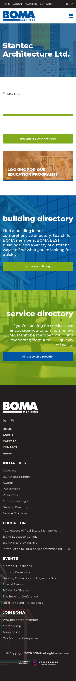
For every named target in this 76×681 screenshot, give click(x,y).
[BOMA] (19, 15)
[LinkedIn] (67, 3)
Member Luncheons (17, 566)
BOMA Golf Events (16, 590)
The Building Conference (20, 596)
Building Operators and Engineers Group (31, 578)
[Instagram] (72, 3)
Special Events (13, 584)
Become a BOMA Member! (38, 138)
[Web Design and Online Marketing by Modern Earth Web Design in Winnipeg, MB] (38, 662)
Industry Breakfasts (16, 572)
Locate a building (38, 266)
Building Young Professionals (23, 602)
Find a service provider (38, 356)
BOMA (37, 653)
